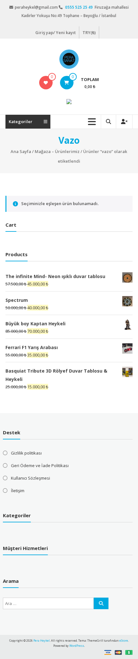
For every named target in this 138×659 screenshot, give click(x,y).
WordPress (76, 646)
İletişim (17, 490)
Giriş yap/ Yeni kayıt (55, 32)
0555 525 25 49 (79, 7)
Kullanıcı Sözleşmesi (30, 478)
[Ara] (101, 603)
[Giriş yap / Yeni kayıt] (124, 122)
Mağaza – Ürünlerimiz (57, 151)
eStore (123, 640)
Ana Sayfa (21, 151)
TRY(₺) (89, 32)
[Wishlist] (46, 83)
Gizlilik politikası (26, 453)
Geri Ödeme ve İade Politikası (40, 465)
